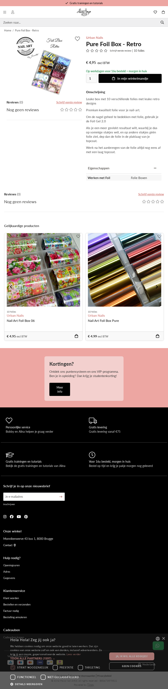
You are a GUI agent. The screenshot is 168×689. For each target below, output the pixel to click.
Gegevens (9, 578)
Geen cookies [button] (131, 666)
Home (7, 30)
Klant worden (11, 598)
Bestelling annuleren (15, 617)
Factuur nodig (11, 611)
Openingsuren (11, 565)
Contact (7, 545)
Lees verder (74, 654)
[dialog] (84, 661)
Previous (11, 286)
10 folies (11, 311)
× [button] (163, 638)
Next (157, 286)
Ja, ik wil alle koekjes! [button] (132, 656)
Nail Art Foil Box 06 (21, 320)
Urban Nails (15, 315)
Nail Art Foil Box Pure (103, 320)
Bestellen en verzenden (17, 604)
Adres (6, 571)
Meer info (60, 389)
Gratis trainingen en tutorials (86, 3)
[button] (57, 658)
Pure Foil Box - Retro (27, 30)
